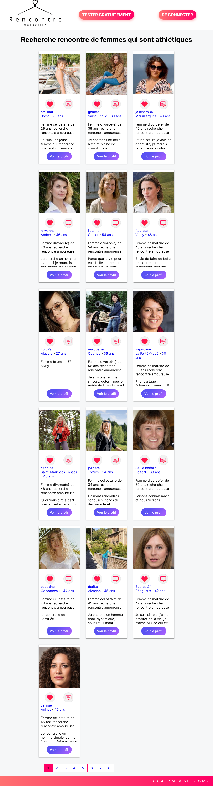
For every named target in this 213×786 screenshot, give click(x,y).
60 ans (155, 472)
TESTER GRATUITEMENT (106, 14)
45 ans (109, 591)
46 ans (61, 235)
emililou (47, 112)
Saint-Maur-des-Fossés (59, 472)
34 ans (107, 472)
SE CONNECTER (177, 14)
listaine (93, 230)
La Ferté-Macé (146, 353)
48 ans (153, 235)
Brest (45, 116)
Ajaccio (46, 353)
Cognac (94, 353)
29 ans (57, 116)
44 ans (68, 591)
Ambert (47, 235)
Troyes (93, 472)
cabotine (48, 587)
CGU (161, 781)
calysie (46, 705)
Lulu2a (46, 349)
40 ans (165, 116)
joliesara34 (144, 112)
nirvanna (48, 230)
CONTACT (202, 781)
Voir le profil (59, 156)
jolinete (94, 468)
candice (47, 468)
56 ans (109, 353)
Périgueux (143, 591)
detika (93, 587)
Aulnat (46, 709)
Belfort (140, 472)
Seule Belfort (145, 468)
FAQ (151, 781)
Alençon (94, 591)
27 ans (61, 353)
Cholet (93, 235)
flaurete (141, 230)
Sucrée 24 (143, 587)
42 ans (160, 591)
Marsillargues (145, 116)
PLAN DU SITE (179, 781)
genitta (93, 112)
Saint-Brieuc (97, 116)
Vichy (139, 235)
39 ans (116, 116)
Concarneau (50, 591)
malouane (96, 349)
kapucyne (143, 349)
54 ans (107, 235)
